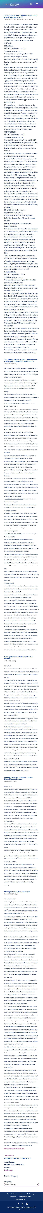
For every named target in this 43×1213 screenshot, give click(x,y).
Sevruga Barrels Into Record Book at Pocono (18, 658)
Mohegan (13, 1196)
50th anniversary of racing (20, 19)
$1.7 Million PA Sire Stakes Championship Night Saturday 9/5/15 (20, 16)
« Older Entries (9, 1156)
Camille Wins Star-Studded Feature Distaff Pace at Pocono (18, 778)
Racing (31, 19)
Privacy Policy (20, 1199)
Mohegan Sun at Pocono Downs (17, 892)
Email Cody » (8, 1170)
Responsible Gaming (27, 1194)
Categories (7, 1182)
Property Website (12, 1194)
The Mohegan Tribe (24, 1196)
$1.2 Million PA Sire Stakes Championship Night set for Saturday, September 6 (20, 360)
